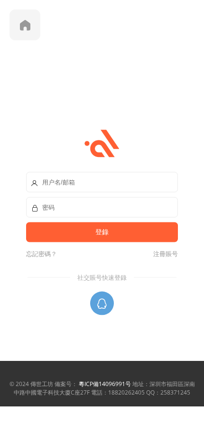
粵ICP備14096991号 (105, 384)
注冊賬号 (164, 253)
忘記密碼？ (41, 253)
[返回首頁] (24, 24)
